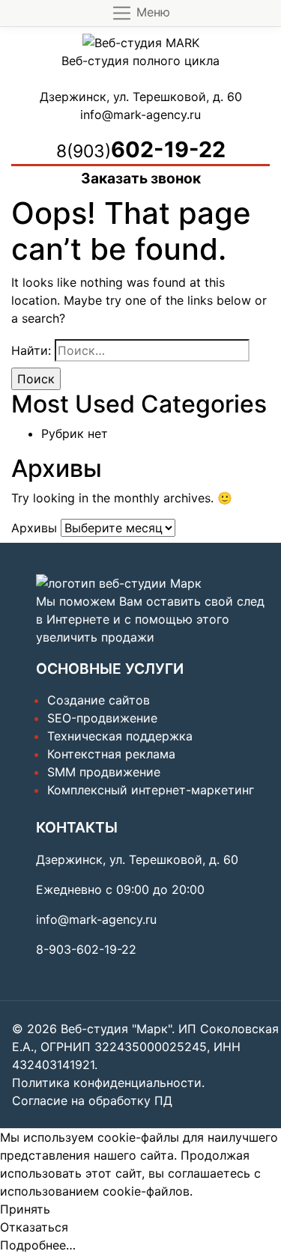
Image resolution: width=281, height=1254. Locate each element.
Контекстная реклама (111, 753)
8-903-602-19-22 (86, 949)
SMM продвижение (103, 771)
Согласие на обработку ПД (92, 1100)
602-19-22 (141, 149)
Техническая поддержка (120, 735)
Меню (151, 11)
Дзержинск (73, 96)
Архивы (34, 527)
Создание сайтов (98, 700)
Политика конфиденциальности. (108, 1082)
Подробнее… (38, 1245)
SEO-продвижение (102, 717)
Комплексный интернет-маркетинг (150, 789)
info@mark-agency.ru (140, 114)
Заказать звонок (141, 178)
